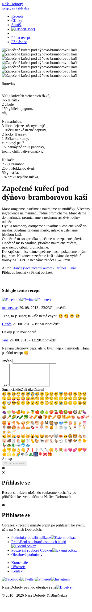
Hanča (17, 268)
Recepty (17, 16)
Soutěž (16, 25)
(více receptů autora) (38, 268)
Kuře (72, 268)
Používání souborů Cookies (31, 550)
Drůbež (61, 268)
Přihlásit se (19, 42)
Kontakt (17, 571)
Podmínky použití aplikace (31, 537)
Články (16, 20)
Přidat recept (20, 38)
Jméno (7, 361)
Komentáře (19, 563)
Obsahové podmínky (26, 555)
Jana (5, 340)
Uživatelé (18, 567)
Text (5, 385)
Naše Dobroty (15, 6)
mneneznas (10, 308)
